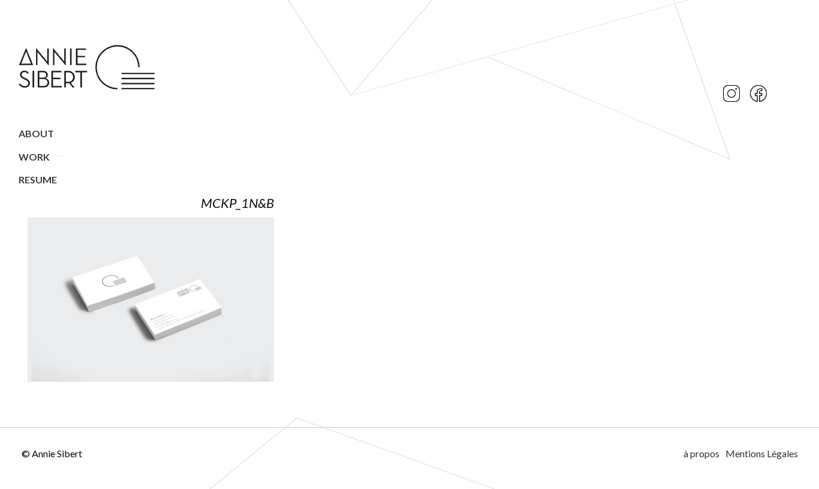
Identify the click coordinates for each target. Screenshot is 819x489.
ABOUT (36, 133)
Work (34, 156)
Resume (38, 179)
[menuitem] (88, 133)
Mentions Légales (761, 453)
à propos (701, 453)
